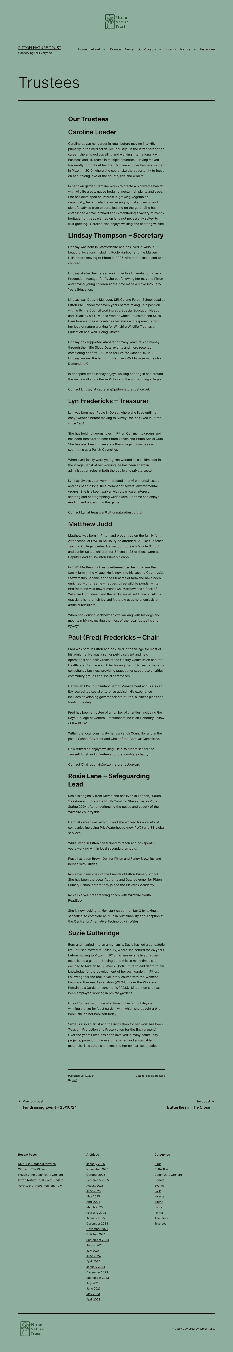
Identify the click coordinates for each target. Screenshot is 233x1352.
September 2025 (97, 1180)
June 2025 (93, 1191)
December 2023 (97, 1272)
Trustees (160, 1075)
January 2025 (95, 1218)
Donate (115, 49)
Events (171, 49)
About (95, 49)
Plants (159, 1212)
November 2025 (97, 1169)
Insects (159, 1196)
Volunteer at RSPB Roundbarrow (40, 1185)
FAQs (158, 1191)
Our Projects (146, 49)
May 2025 (93, 1196)
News (129, 49)
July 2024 (93, 1250)
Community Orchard (168, 1174)
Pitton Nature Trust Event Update (40, 1180)
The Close (161, 1218)
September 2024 (97, 1240)
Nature (185, 49)
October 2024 (95, 1234)
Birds (158, 1164)
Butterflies (161, 1169)
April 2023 (93, 1299)
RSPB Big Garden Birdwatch (37, 1164)
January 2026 (95, 1164)
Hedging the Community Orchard (40, 1174)
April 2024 (93, 1261)
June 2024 (93, 1256)
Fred (74, 1080)
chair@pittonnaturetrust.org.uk (117, 764)
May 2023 (93, 1294)
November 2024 (97, 1229)
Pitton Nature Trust (39, 47)
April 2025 (93, 1201)
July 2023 (93, 1283)
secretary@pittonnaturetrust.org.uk (123, 389)
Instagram (207, 49)
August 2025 (95, 1185)
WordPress (207, 1328)
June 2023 (93, 1288)
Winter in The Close (31, 1169)
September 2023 (97, 1277)
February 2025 (96, 1212)
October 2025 (95, 1174)
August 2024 (95, 1245)
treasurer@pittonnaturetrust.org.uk (117, 512)
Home (82, 49)
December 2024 (97, 1223)
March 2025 (94, 1207)
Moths (159, 1201)
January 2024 (95, 1266)
